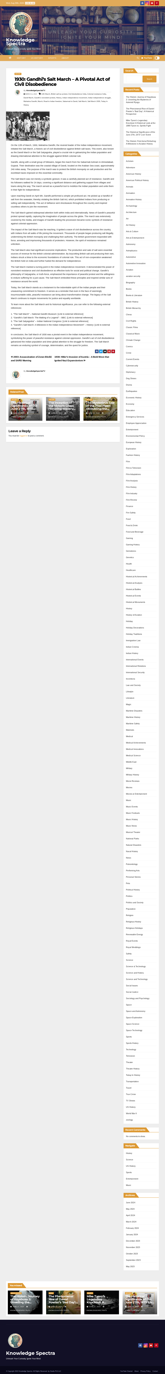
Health (129, 564)
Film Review (131, 500)
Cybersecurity (132, 366)
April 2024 (130, 1215)
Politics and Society (134, 903)
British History (132, 302)
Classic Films (132, 327)
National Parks (132, 839)
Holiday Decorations (135, 628)
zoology (129, 1120)
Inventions (130, 679)
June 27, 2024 (19, 413)
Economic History (133, 398)
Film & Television (133, 468)
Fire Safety (131, 513)
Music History (132, 819)
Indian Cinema (132, 647)
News (128, 858)
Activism (129, 161)
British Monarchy (133, 308)
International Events (134, 660)
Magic (128, 704)
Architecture (131, 212)
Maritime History (133, 717)
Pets (128, 883)
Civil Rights (131, 321)
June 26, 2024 (56, 413)
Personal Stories (133, 877)
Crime (128, 353)
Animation (130, 193)
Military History (132, 775)
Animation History (134, 199)
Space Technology (134, 1030)
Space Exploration (134, 1018)
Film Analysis (132, 481)
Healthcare (131, 570)
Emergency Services (135, 417)
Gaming (129, 538)
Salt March (82, 101)
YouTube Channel (126, 1371)
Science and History (135, 973)
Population (131, 909)
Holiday (129, 621)
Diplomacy (130, 372)
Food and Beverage (134, 532)
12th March (45, 94)
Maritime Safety (133, 724)
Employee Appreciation (136, 423)
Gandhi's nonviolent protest (44, 98)
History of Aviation (134, 615)
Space (129, 1005)
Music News (131, 826)
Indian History (132, 653)
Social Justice (132, 992)
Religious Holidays (134, 928)
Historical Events (133, 596)
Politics (129, 896)
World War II (131, 1113)
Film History (131, 487)
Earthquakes (131, 391)
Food (128, 519)
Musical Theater (133, 832)
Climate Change (133, 340)
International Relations (136, 666)
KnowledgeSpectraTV (35, 90)
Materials (130, 730)
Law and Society (133, 685)
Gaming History (133, 545)
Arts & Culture (132, 231)
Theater (129, 1062)
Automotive (131, 257)
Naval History (132, 851)
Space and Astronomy (135, 1011)
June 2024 (130, 1203)
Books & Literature (134, 295)
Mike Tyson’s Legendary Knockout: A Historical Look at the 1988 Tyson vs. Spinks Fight (140, 123)
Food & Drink (132, 525)
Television (130, 1056)
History (21, 58)
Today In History (133, 1075)
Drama (129, 385)
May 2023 (130, 1266)
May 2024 (130, 1209)
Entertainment (132, 430)
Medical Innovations (135, 749)
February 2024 (132, 1228)
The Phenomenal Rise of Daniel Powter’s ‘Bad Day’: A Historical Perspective (140, 111)
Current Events (132, 359)
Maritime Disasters (134, 711)
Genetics (130, 557)
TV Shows (130, 1101)
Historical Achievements (136, 577)
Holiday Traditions (134, 634)
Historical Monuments (135, 602)
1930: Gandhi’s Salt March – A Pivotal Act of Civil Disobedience (62, 81)
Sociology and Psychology (137, 998)
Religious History (133, 922)
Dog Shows (131, 378)
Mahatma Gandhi (30, 101)
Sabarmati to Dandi (70, 101)
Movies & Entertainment (136, 794)
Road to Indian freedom (53, 101)
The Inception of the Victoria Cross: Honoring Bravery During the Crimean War (62, 409)
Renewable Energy (134, 934)
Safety (129, 954)
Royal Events (132, 941)
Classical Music (133, 334)
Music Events (132, 807)
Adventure (130, 168)
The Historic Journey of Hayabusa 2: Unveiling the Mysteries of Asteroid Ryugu (141, 99)
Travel (128, 1088)
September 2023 (133, 1260)
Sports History (132, 1043)
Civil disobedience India (77, 94)
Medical (129, 736)
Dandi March (28, 98)
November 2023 (133, 1247)
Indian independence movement (74, 98)
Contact (155, 1371)
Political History (133, 890)
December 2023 (133, 1241)
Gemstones (131, 551)
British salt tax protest (59, 94)
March (40, 101)
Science (129, 960)
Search (129, 70)
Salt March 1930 (94, 101)
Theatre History (133, 1069)
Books (129, 289)
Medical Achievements (136, 743)
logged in (24, 436)
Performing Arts (133, 871)
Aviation (129, 270)
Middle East (131, 762)
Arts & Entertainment (135, 238)
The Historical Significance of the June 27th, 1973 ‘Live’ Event (24, 407)
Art (127, 219)
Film (128, 462)
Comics (129, 346)
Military (129, 768)
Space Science (132, 1024)
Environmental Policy (135, 436)
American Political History (137, 180)
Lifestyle (129, 692)
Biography (130, 283)
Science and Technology (137, 979)
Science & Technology (136, 966)
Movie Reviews (133, 781)
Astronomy (130, 244)
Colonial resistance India (96, 94)
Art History (130, 225)
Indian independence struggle (99, 98)
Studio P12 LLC (55, 1371)
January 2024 (132, 1235)
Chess (129, 315)
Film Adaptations (133, 474)
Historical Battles (133, 589)
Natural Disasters (133, 845)
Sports (52, 58)
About (65, 58)
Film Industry (131, 493)
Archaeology (131, 206)
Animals (129, 187)
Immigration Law (133, 640)
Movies (129, 787)
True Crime (131, 1094)
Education (130, 410)
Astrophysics (131, 251)
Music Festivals (133, 813)
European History (133, 442)
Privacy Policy (145, 1371)
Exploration (131, 449)
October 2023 (132, 1254)
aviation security (133, 276)
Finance (129, 506)
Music (128, 800)
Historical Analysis (134, 583)
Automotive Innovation (136, 263)
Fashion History (133, 455)
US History (37, 58)
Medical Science (133, 756)
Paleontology (132, 864)
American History (133, 174)
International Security (135, 672)
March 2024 (131, 1222)
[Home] (10, 58)
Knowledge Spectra (20, 41)
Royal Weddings (133, 947)
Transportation (132, 1081)
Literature (130, 698)
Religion (129, 915)
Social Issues (132, 986)
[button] (138, 58)
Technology (131, 1050)
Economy (130, 404)
